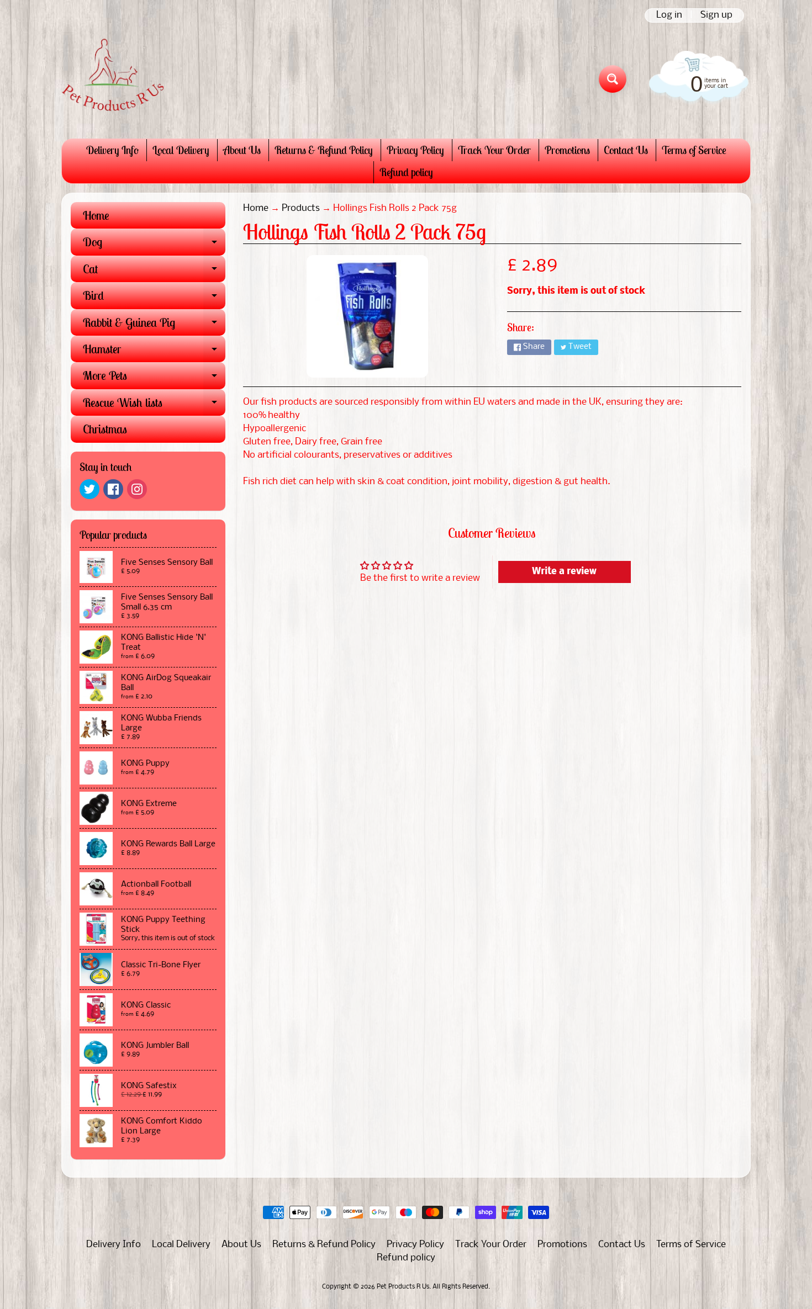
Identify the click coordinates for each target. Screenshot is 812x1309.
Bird (154, 298)
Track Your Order (494, 150)
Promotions (567, 150)
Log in (669, 15)
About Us (242, 150)
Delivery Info (112, 150)
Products (301, 208)
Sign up (716, 15)
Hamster (154, 351)
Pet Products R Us (403, 1287)
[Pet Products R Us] (112, 79)
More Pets (154, 378)
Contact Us (626, 150)
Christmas (105, 429)
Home (96, 215)
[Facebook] (113, 489)
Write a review (564, 571)
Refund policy (406, 172)
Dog (154, 244)
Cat (154, 271)
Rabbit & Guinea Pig (154, 325)
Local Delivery (180, 150)
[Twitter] (89, 489)
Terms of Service (694, 150)
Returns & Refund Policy (324, 150)
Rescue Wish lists (154, 405)
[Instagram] (137, 489)
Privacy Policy (415, 150)
